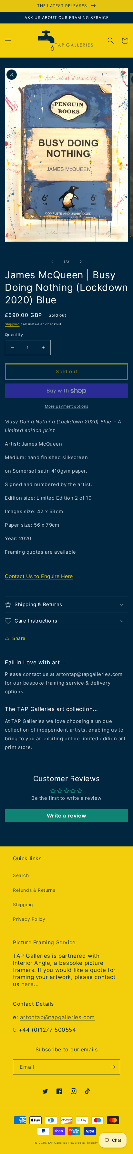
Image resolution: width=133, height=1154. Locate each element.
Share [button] (19, 638)
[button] (8, 40)
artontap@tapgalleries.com (57, 1017)
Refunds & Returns (34, 890)
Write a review (66, 815)
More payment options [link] (66, 406)
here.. (29, 984)
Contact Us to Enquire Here (39, 576)
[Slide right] (81, 261)
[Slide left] (52, 261)
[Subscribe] (113, 1067)
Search (21, 875)
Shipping (12, 324)
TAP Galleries (57, 1142)
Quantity (14, 334)
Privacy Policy (29, 919)
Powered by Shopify (83, 1142)
